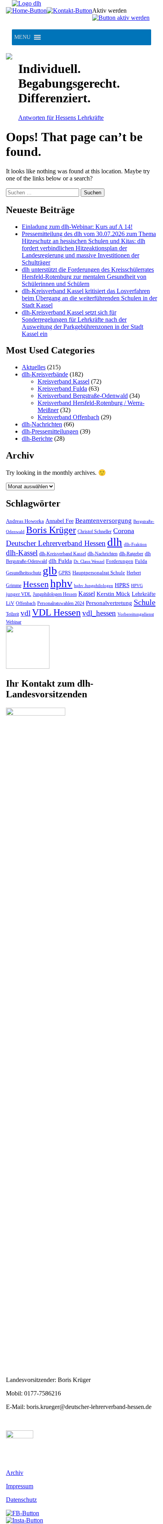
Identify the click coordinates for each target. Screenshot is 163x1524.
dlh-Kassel (22, 553)
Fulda (141, 561)
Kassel (86, 593)
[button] (22, 37)
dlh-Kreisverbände (45, 374)
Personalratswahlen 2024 (60, 603)
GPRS (65, 573)
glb (50, 570)
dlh (114, 542)
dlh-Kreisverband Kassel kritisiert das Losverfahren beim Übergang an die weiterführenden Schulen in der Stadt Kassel (89, 298)
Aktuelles (33, 367)
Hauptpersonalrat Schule (98, 573)
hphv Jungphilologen (93, 585)
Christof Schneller (95, 531)
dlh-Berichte (37, 438)
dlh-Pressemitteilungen (50, 431)
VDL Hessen (56, 612)
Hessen (36, 584)
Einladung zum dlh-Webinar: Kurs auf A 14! (77, 226)
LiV (10, 603)
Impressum (19, 1486)
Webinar (13, 622)
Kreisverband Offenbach (68, 417)
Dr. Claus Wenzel (89, 561)
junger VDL (18, 594)
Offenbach (26, 603)
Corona (123, 531)
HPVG (137, 585)
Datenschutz (21, 1499)
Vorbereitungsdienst (136, 614)
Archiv (14, 1472)
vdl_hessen (99, 613)
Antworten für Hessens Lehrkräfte (61, 117)
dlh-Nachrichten (42, 424)
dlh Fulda (60, 561)
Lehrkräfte (143, 594)
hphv (61, 583)
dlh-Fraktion (135, 544)
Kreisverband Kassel (63, 381)
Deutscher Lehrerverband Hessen (56, 543)
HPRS (122, 585)
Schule (144, 602)
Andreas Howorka (25, 521)
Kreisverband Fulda (62, 388)
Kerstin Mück (113, 594)
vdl (25, 613)
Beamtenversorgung (103, 520)
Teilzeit (12, 614)
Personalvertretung (109, 603)
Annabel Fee (59, 521)
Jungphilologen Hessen (55, 594)
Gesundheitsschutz (23, 573)
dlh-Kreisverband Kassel (62, 554)
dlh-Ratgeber (131, 554)
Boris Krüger (51, 530)
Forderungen (119, 561)
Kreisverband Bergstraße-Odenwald (83, 395)
